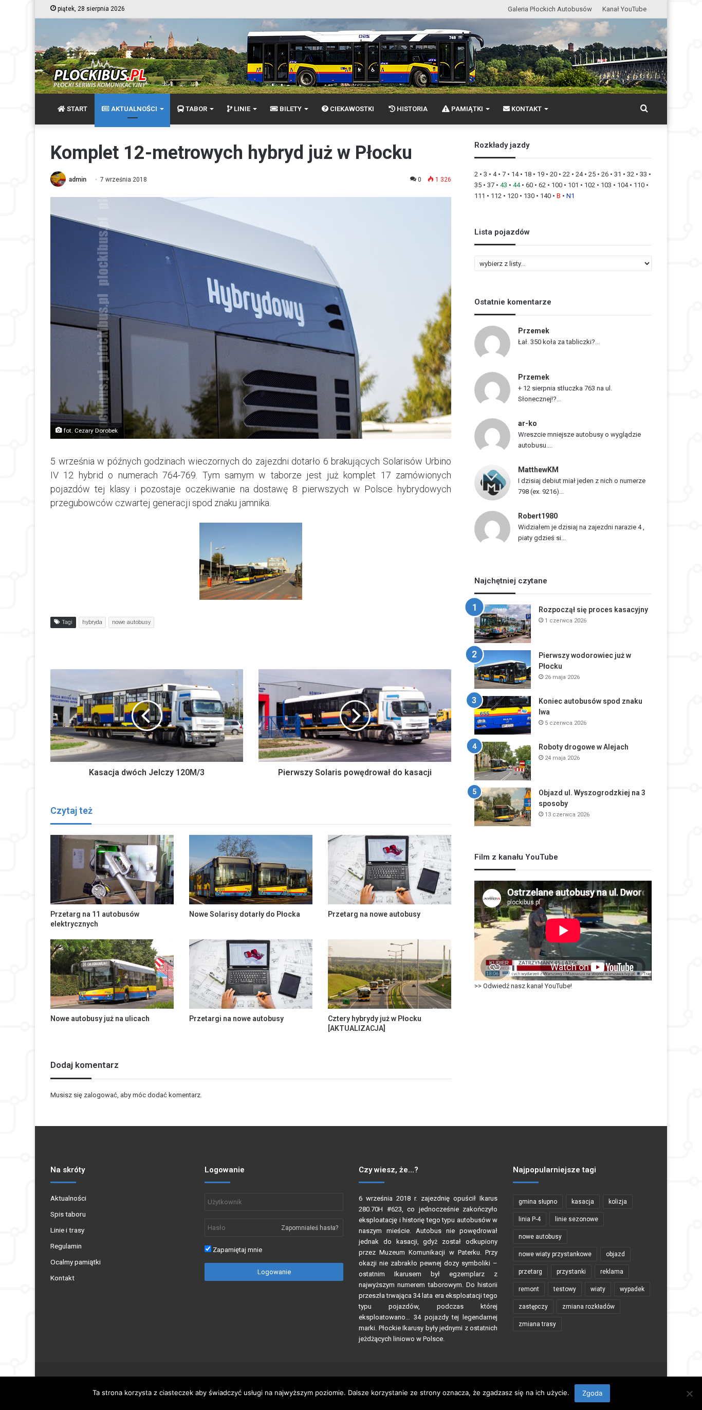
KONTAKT (526, 109)
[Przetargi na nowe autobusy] (250, 974)
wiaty (597, 1289)
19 (540, 174)
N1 (570, 196)
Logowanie (274, 1272)
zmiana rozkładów (588, 1306)
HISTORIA (411, 109)
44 (516, 185)
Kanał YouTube (624, 9)
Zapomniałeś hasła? (309, 1227)
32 (630, 174)
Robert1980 (538, 516)
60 (529, 185)
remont (529, 1289)
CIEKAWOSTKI (351, 109)
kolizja (617, 1201)
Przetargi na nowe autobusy (236, 1018)
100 (556, 185)
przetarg (530, 1271)
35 (478, 185)
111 (479, 196)
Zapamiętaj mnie (236, 1250)
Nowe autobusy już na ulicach (100, 1018)
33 (643, 174)
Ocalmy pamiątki (75, 1262)
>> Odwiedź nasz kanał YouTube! (523, 986)
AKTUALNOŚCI (133, 109)
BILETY (290, 109)
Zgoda (592, 1393)
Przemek (533, 331)
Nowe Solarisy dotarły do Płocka (244, 914)
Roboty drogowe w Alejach (584, 747)
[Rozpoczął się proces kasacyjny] (502, 623)
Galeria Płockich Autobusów (550, 9)
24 (579, 174)
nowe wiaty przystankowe (555, 1254)
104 (622, 185)
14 (515, 174)
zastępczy (533, 1306)
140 (545, 196)
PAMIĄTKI (466, 109)
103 (606, 185)
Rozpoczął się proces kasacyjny (593, 609)
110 (639, 185)
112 (496, 196)
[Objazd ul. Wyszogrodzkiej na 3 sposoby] (502, 807)
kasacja (582, 1201)
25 (592, 174)
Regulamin (66, 1246)
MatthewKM (538, 470)
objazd (615, 1254)
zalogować (100, 1095)
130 (529, 196)
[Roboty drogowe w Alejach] (502, 761)
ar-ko (527, 423)
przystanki (571, 1271)
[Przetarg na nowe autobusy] (389, 869)
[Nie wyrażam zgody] (689, 1393)
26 (604, 174)
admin (77, 179)
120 (512, 196)
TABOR (195, 109)
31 (617, 174)
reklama (611, 1271)
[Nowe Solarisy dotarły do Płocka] (250, 869)
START (76, 109)
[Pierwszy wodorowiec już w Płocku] (502, 669)
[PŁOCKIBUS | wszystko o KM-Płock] (99, 65)
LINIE (241, 109)
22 (566, 174)
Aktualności (68, 1198)
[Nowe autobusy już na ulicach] (112, 974)
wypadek (632, 1289)
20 (553, 174)
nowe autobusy (131, 622)
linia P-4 (530, 1219)
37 (490, 185)
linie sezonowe (576, 1219)
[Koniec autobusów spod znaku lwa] (502, 715)
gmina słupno (538, 1201)
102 (589, 185)
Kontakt (62, 1278)
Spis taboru (68, 1214)
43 (503, 185)
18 (527, 174)
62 (542, 185)
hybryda (92, 622)
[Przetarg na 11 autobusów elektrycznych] (112, 869)
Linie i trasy (67, 1230)
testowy (564, 1289)
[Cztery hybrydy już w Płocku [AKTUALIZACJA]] (389, 974)
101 (573, 185)
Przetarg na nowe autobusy (374, 914)
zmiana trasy (537, 1324)
